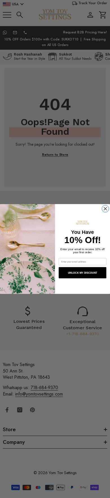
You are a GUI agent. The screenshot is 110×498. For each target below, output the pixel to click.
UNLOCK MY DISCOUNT (82, 272)
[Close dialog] (105, 208)
